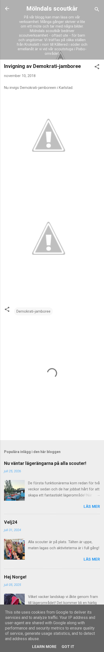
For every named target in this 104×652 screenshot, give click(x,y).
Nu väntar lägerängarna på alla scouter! (45, 463)
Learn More (44, 646)
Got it (68, 646)
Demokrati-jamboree (33, 311)
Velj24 (10, 522)
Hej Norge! (15, 577)
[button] (97, 67)
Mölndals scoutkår (52, 8)
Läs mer (92, 506)
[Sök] (97, 10)
